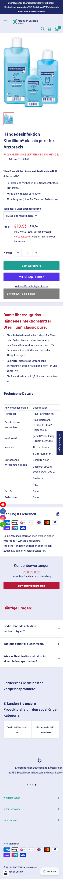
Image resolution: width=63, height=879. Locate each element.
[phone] (3, 524)
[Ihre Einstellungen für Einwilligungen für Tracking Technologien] (6, 873)
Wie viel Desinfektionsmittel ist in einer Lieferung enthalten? (25, 658)
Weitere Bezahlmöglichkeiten (31, 286)
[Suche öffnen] (43, 29)
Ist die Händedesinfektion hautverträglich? (20, 628)
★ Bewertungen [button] (59, 443)
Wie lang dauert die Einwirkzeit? (24, 643)
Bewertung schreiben (31, 585)
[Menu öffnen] (5, 22)
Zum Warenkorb (31, 265)
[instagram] (3, 518)
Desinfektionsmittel (17, 729)
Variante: (22, 208)
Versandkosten (22, 236)
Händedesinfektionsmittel (45, 729)
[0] (56, 29)
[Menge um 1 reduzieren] (18, 252)
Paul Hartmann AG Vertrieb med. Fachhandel (31, 154)
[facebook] (3, 511)
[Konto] (49, 29)
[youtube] (3, 504)
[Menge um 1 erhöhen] (36, 252)
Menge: (8, 252)
